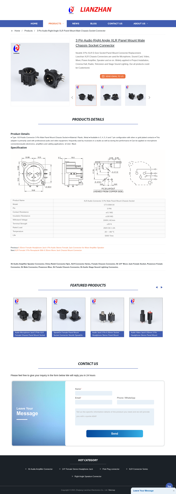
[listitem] (88, 96)
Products (55, 23)
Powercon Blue (45, 267)
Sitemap (111, 490)
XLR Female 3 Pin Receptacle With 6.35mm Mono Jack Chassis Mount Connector (48, 250)
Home (34, 23)
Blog (93, 23)
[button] (72, 97)
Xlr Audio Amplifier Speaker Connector (27, 264)
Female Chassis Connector (103, 264)
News (75, 23)
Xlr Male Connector (29, 267)
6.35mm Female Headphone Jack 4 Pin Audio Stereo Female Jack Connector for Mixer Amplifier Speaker (61, 248)
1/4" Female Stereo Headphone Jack (77, 469)
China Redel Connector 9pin (57, 264)
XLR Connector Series (80, 264)
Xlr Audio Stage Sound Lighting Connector (99, 267)
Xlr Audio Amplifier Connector (40, 469)
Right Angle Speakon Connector (88, 476)
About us (139, 23)
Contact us (115, 23)
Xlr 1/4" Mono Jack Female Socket (131, 264)
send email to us (115, 76)
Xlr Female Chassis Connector (66, 267)
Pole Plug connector (111, 469)
